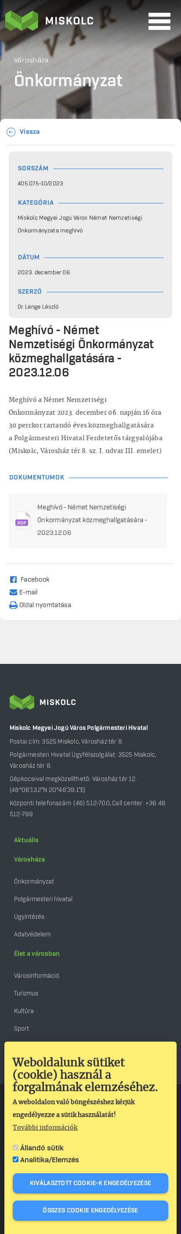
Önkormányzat (34, 881)
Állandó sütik (42, 1148)
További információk (45, 1128)
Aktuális (26, 840)
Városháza (29, 859)
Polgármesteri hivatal (43, 899)
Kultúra (24, 1011)
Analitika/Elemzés (49, 1160)
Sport (21, 1028)
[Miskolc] (74, 22)
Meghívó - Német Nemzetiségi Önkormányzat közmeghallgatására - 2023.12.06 (92, 520)
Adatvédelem (32, 934)
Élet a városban (37, 954)
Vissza (30, 132)
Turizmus (26, 993)
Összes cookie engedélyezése (90, 1210)
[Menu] (159, 21)
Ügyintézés (29, 917)
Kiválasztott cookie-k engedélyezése (91, 1183)
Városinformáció (36, 975)
